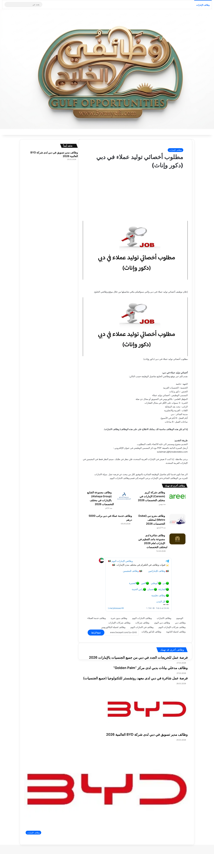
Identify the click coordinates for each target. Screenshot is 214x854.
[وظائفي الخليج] (107, 69)
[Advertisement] (130, 192)
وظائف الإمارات (203, 5)
